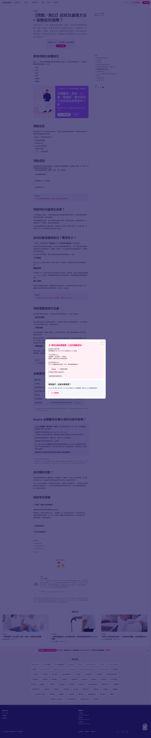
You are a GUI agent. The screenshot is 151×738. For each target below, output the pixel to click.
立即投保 (53, 369)
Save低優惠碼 (55, 393)
